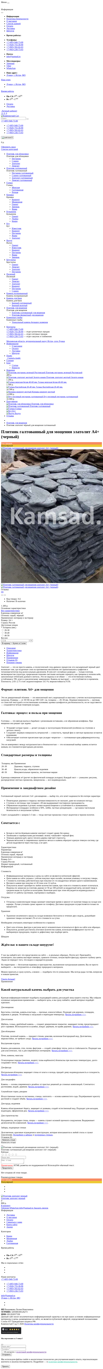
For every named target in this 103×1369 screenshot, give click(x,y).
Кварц (9, 1236)
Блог (8, 363)
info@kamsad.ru (13, 56)
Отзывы (10, 416)
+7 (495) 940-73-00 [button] (9, 1279)
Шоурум (10, 31)
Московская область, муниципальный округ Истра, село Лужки (35, 341)
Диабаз (9, 1241)
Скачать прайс (13, 358)
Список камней (13, 23)
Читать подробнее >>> (75, 1014)
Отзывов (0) (11, 660)
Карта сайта (11, 1224)
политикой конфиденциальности (31, 1352)
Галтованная (12, 1243)
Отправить (6, 1355)
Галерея (10, 360)
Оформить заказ (8, 147)
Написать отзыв (8, 1140)
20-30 (6, 630)
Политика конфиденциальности (39, 1324)
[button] (6, 80)
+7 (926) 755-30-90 (14, 45)
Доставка (10, 28)
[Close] (2, 1145)
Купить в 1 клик (19, 643)
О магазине (11, 21)
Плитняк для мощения (16, 423)
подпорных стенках (44, 1135)
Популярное (12, 401)
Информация (12, 344)
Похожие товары (14, 662)
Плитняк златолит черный (13, 1198)
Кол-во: (4, 638)
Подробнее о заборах (22, 1135)
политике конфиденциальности (62, 1362)
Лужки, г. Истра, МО (16, 75)
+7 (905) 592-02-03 (14, 47)
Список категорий (9, 149)
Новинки (10, 370)
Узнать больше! (8, 979)
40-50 (6, 635)
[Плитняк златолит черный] (14, 1196)
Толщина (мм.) (8, 627)
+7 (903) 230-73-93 (14, 49)
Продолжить (7, 1168)
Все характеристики (10, 610)
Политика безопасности (17, 19)
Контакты (10, 327)
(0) (2, 592)
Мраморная (11, 1238)
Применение (12, 658)
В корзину (6, 643)
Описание (11, 648)
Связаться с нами (14, 1222)
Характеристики (14, 650)
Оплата (9, 26)
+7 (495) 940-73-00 (14, 42)
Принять (5, 1367)
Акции (9, 1227)
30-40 (6, 633)
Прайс (9, 356)
